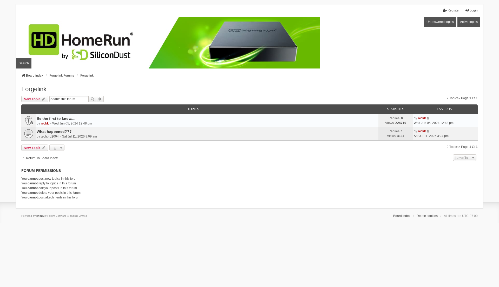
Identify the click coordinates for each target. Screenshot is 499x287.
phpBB (40, 215)
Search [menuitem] (24, 63)
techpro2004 (50, 136)
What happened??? (54, 131)
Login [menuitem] (474, 10)
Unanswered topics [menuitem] (440, 22)
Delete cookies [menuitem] (427, 216)
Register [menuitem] (453, 10)
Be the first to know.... (56, 118)
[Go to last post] (428, 118)
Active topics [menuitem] (469, 22)
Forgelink (34, 88)
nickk (45, 123)
